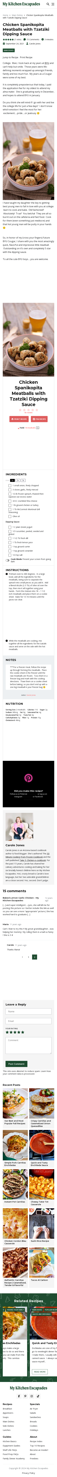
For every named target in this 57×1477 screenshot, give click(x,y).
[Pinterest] (25, 1396)
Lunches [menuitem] (7, 1430)
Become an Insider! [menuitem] (39, 1450)
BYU (47, 63)
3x (23, 480)
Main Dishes (17, 15)
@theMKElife (28, 799)
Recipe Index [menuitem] (36, 1441)
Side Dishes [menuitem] (8, 1425)
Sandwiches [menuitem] (35, 1417)
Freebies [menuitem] (34, 1458)
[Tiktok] (38, 1396)
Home (5, 15)
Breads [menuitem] (33, 1421)
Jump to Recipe (10, 57)
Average (15, 1032)
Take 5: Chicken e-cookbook (33, 860)
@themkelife (32, 794)
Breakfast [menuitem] (7, 1408)
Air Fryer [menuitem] (34, 1408)
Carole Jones (35, 43)
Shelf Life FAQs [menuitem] (10, 1450)
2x (18, 480)
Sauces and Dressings (41, 1314)
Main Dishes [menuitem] (8, 1421)
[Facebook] (18, 1396)
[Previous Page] (22, 957)
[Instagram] (31, 1396)
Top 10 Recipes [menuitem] (37, 1445)
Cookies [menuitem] (33, 1425)
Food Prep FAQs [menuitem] (11, 1454)
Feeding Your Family (15, 1310)
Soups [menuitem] (6, 1417)
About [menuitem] (33, 1454)
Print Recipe (26, 57)
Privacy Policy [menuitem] (28, 1473)
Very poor (7, 1032)
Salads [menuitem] (33, 1412)
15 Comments (33, 39)
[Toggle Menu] (52, 4)
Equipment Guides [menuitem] (11, 1445)
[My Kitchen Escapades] (21, 4)
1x (12, 480)
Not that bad (11, 1032)
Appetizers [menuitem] (8, 1412)
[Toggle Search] (48, 4)
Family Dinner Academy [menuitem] (14, 1458)
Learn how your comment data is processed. (27, 1072)
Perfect (22, 1032)
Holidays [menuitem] (34, 1430)
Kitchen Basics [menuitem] (9, 1441)
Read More (40, 1372)
